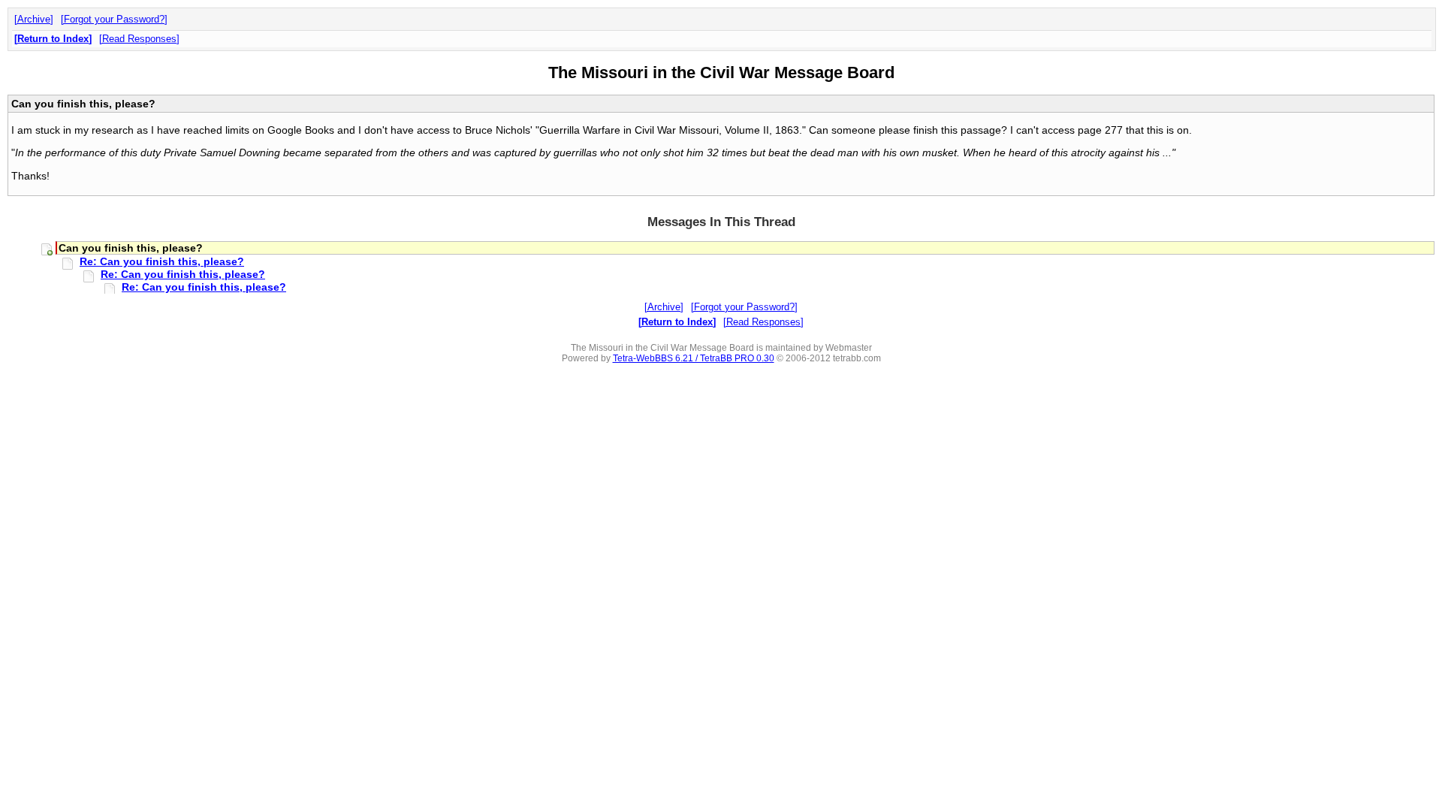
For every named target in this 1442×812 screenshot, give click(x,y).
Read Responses (139, 38)
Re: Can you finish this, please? (162, 261)
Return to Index (53, 38)
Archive (33, 19)
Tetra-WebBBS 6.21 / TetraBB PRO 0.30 (693, 358)
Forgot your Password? (114, 19)
